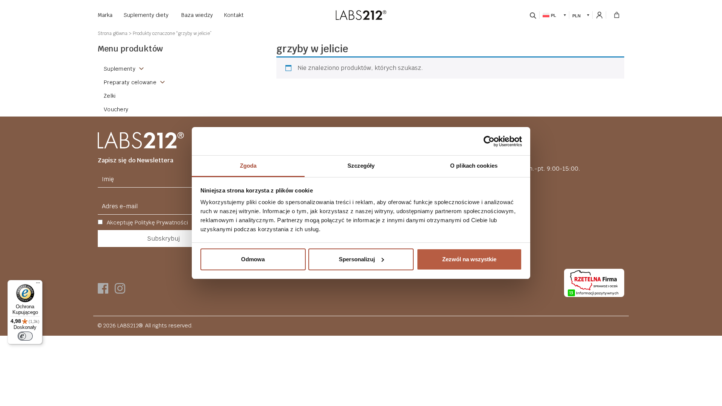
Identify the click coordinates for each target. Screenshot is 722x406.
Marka (105, 15)
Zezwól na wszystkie (469, 259)
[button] (554, 15)
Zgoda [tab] (248, 165)
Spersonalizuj (357, 259)
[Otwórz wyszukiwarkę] (533, 15)
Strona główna (112, 33)
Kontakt (234, 15)
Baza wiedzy (197, 15)
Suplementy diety (146, 15)
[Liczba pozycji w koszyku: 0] (616, 15)
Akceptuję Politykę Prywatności (146, 222)
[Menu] (37, 284)
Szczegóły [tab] (361, 165)
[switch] (25, 336)
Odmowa (253, 259)
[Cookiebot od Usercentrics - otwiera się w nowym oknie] (489, 141)
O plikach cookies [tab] (474, 165)
